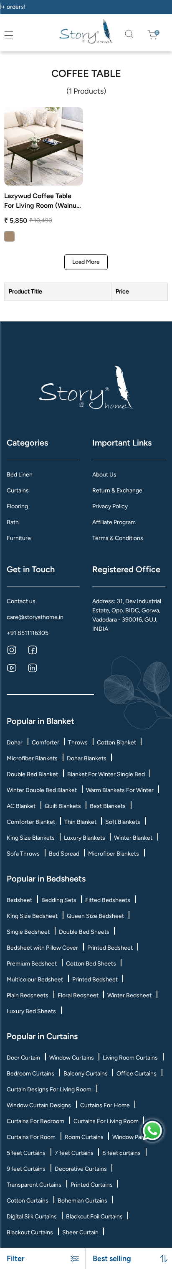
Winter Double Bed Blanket (42, 790)
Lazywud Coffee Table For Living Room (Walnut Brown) (41, 201)
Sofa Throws (23, 853)
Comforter (45, 742)
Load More (86, 261)
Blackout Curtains (30, 1232)
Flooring (17, 506)
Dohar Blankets (86, 758)
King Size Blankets (31, 837)
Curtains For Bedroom (35, 1121)
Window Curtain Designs (39, 1105)
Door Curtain (23, 1057)
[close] (18, 35)
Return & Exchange (117, 490)
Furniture (19, 538)
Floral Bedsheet (78, 995)
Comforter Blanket (31, 822)
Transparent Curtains (34, 1184)
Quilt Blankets (63, 806)
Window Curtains (71, 1057)
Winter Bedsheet (129, 995)
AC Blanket (21, 806)
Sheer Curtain (80, 1232)
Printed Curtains (92, 1184)
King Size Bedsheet (32, 916)
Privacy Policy (110, 506)
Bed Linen (20, 474)
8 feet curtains (121, 1153)
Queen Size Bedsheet (95, 916)
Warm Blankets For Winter (120, 790)
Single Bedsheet (28, 931)
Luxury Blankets (84, 837)
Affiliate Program (114, 522)
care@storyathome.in (35, 617)
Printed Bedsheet (110, 947)
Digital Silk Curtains (32, 1216)
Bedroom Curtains (30, 1073)
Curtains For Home (105, 1105)
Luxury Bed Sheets (31, 1011)
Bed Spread (64, 853)
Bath (13, 522)
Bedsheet (19, 900)
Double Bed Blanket (32, 774)
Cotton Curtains (27, 1200)
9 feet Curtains (26, 1168)
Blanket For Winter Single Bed (106, 774)
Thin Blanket (80, 822)
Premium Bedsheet (32, 963)
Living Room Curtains (130, 1057)
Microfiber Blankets (32, 758)
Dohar (15, 742)
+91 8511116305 (27, 633)
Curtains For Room (31, 1137)
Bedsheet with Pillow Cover (42, 947)
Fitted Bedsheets (107, 900)
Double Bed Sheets (84, 931)
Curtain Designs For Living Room (49, 1089)
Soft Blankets (122, 822)
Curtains (18, 490)
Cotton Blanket (116, 742)
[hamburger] (8, 35)
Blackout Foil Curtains (94, 1216)
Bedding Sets (58, 900)
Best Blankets (108, 806)
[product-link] (43, 146)
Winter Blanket (133, 837)
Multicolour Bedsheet (35, 979)
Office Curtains (136, 1073)
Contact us (21, 601)
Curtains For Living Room (106, 1121)
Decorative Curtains (81, 1168)
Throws (78, 742)
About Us (104, 474)
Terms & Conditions (117, 538)
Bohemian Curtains (82, 1200)
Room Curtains (84, 1137)
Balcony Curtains (85, 1073)
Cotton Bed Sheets (91, 963)
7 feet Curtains (74, 1153)
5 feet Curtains (26, 1153)
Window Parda (130, 1137)
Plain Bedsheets (27, 995)
